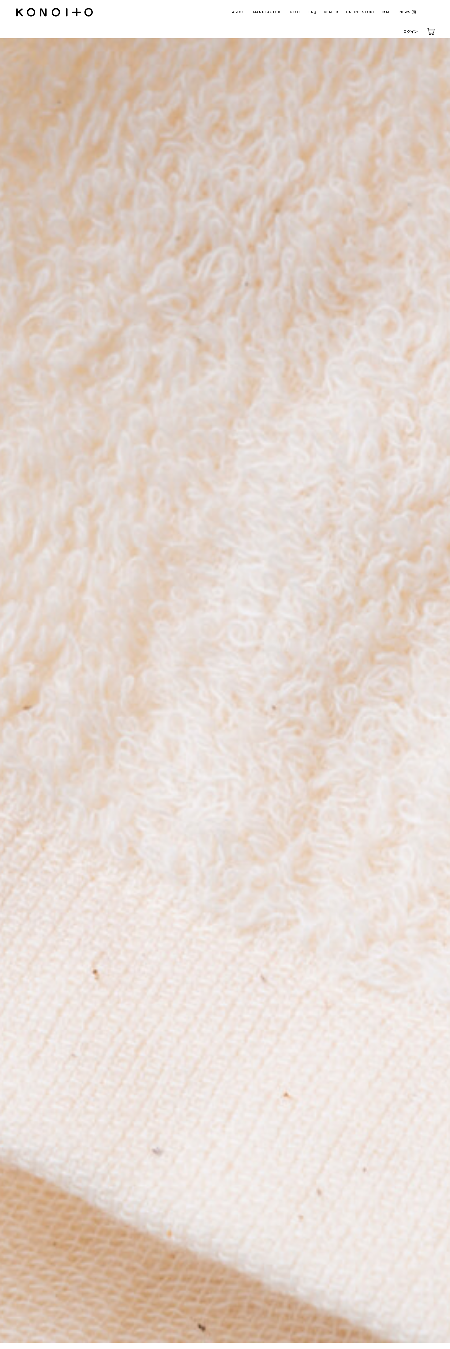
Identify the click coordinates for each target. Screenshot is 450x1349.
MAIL (387, 12)
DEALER (331, 12)
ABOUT (239, 12)
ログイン (410, 31)
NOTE (295, 12)
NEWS (405, 12)
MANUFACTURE (268, 12)
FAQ (313, 12)
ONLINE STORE (360, 12)
